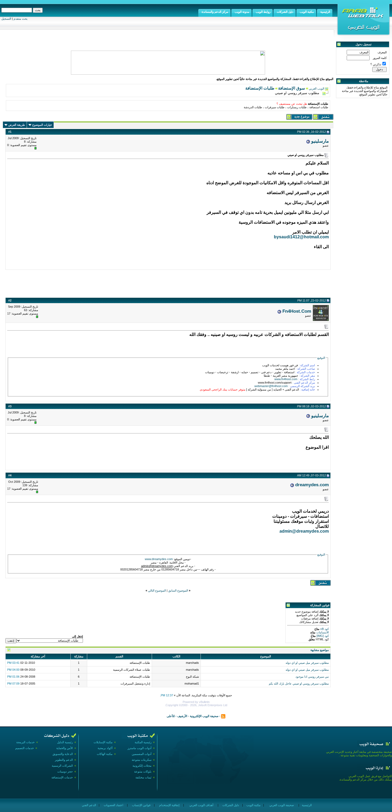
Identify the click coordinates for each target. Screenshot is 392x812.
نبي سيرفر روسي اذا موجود (312, 676)
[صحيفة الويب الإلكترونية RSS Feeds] (223, 716)
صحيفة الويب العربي (281, 805)
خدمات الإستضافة (62, 777)
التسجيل (6, 18)
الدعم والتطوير (64, 759)
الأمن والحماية (64, 748)
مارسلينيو (320, 141)
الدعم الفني (88, 805)
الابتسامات (322, 632)
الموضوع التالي (157, 590)
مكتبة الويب (253, 805)
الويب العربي (316, 88)
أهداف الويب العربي (201, 805)
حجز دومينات (65, 771)
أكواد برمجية (105, 748)
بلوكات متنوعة (142, 771)
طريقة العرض (16, 124)
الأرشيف (182, 716)
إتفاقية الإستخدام (168, 805)
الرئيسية (306, 805)
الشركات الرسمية (62, 765)
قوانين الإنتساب (140, 805)
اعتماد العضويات (113, 805)
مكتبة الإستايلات (103, 742)
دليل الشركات (230, 805)
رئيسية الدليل (65, 742)
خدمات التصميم (24, 748)
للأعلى (171, 716)
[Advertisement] (168, 283)
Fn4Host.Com (296, 311)
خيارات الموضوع (42, 124)
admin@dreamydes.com (304, 531)
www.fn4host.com (285, 379)
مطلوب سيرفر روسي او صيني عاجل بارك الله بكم (299, 683)
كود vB (324, 628)
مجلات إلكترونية (142, 765)
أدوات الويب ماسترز (139, 748)
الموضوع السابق (178, 590)
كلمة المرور (380, 57)
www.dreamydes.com (159, 559)
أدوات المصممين (141, 753)
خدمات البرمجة (25, 742)
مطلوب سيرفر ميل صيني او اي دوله (307, 662)
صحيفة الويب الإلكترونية (204, 716)
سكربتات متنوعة (141, 759)
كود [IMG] (323, 635)
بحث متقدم (20, 18)
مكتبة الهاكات (105, 753)
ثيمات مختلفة (143, 777)
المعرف (382, 52)
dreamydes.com (312, 484)
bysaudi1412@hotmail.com (301, 237)
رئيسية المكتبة (143, 742)
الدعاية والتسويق (63, 753)
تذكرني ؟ (375, 64)
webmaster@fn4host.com (271, 386)
